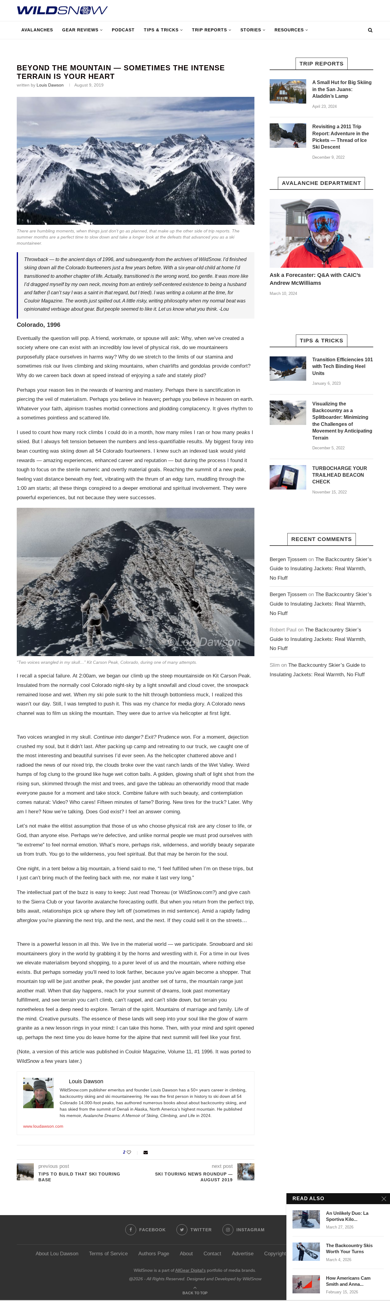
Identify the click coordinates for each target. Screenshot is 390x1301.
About (186, 1254)
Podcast (123, 29)
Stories (250, 29)
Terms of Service (108, 1254)
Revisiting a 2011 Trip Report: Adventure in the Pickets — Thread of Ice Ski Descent (340, 137)
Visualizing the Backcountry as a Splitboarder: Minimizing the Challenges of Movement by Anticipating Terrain (342, 420)
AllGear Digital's (190, 1270)
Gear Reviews (80, 29)
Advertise (243, 1254)
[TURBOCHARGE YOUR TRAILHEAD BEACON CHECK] (288, 477)
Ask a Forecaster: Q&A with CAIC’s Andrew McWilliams (315, 279)
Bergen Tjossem (288, 559)
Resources (289, 29)
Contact (212, 1254)
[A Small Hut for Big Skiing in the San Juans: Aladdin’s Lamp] (288, 91)
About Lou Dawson (57, 1254)
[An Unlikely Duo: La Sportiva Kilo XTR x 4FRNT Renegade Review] (306, 1219)
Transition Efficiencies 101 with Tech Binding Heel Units (342, 366)
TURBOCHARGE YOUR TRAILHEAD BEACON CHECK (339, 475)
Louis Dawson (50, 85)
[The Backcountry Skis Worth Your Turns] (306, 1252)
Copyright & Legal (284, 1254)
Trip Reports (209, 29)
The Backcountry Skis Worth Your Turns (349, 1248)
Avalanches (37, 29)
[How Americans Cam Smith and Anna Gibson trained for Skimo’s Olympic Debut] (306, 1284)
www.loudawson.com (43, 1126)
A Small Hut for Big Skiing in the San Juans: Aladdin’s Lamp (342, 89)
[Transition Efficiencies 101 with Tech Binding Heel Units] (288, 368)
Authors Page (153, 1254)
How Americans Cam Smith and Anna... (348, 1281)
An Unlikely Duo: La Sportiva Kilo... (347, 1216)
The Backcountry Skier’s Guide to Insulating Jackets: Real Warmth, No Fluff (321, 569)
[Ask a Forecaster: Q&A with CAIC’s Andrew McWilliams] (321, 233)
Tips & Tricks (161, 29)
